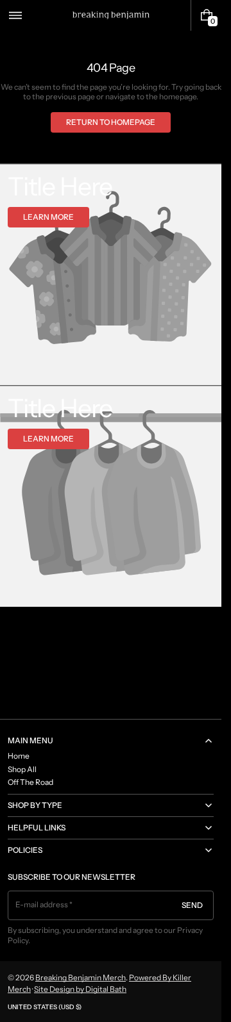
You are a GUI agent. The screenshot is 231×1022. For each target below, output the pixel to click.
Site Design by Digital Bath (80, 989)
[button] (15, 15)
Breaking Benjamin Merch (80, 977)
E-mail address (42, 904)
